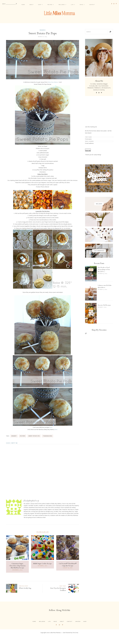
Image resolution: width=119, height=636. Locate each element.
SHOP (39, 4)
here (51, 427)
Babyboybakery (31, 501)
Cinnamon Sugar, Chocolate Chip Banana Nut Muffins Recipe (17, 565)
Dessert (14, 436)
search (3, 3)
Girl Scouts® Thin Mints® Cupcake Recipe (68, 564)
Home (23, 4)
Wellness (62, 4)
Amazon (77, 621)
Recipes (50, 4)
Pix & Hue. (75, 632)
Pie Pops (22, 436)
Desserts (42, 29)
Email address (89, 143)
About (31, 4)
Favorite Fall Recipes (104, 305)
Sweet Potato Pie (34, 436)
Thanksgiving (47, 436)
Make (81, 4)
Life (72, 4)
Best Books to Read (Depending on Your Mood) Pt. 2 (104, 269)
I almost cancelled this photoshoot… (104, 286)
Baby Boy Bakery (53, 82)
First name (88, 139)
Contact (92, 4)
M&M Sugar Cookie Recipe (42, 563)
